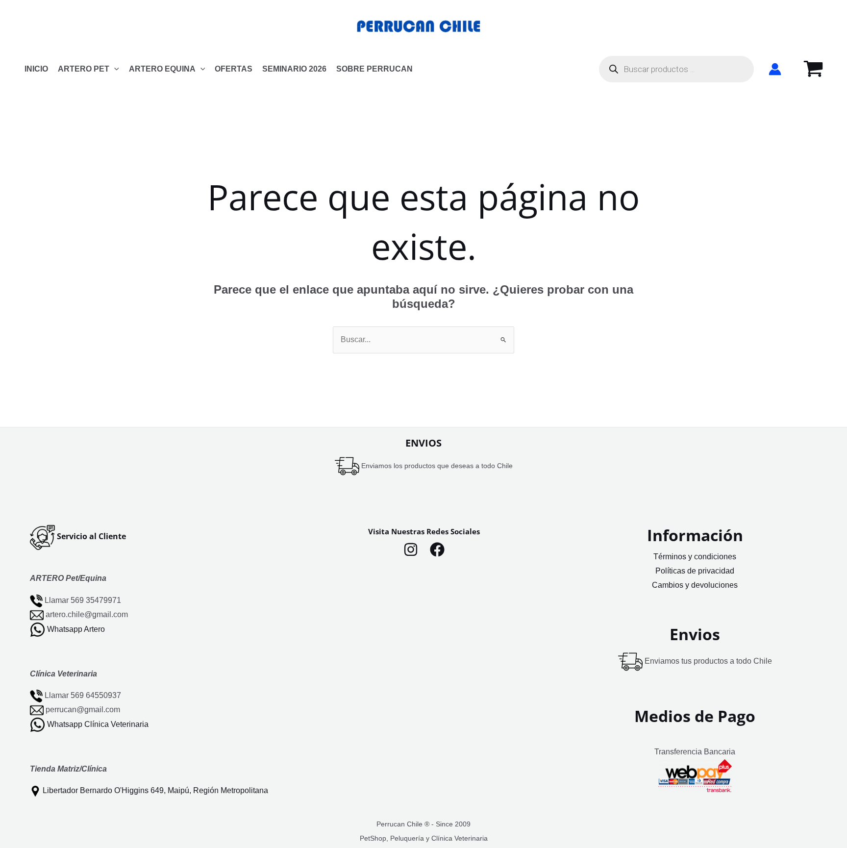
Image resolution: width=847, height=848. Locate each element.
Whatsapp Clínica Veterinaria (98, 724)
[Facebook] (437, 549)
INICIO (36, 69)
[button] (114, 69)
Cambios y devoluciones (695, 585)
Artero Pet (83, 69)
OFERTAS (233, 69)
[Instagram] (410, 549)
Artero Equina (162, 69)
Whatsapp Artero (76, 628)
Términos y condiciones (694, 556)
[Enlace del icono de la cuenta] (775, 69)
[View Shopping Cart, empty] (813, 69)
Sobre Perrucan (374, 69)
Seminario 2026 (294, 69)
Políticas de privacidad (694, 571)
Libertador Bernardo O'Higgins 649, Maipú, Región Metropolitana (155, 790)
